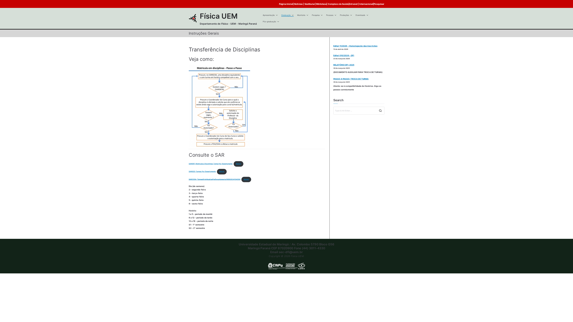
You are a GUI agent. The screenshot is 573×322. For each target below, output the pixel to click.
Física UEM (219, 16)
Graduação (286, 15)
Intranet (353, 4)
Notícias (298, 4)
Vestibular (309, 4)
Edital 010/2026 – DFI (343, 55)
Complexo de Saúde (338, 4)
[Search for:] (359, 110)
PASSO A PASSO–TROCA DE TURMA (351, 79)
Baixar (238, 164)
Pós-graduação (269, 21)
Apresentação (269, 15)
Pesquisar (379, 4)
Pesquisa (316, 15)
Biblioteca (321, 4)
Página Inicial (286, 4)
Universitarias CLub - (343, 121)
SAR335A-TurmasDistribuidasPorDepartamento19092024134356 (214, 179)
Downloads (360, 15)
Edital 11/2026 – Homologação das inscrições (355, 46)
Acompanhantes (362, 121)
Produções (344, 15)
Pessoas (329, 15)
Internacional (366, 4)
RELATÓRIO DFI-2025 (343, 65)
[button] (276, 15)
